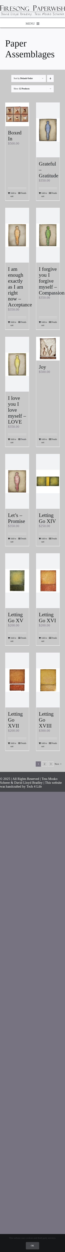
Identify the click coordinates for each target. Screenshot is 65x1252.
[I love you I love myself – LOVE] (17, 364)
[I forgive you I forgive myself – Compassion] (48, 235)
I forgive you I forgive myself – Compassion (51, 281)
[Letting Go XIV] (48, 481)
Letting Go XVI (47, 617)
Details (23, 193)
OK (32, 1245)
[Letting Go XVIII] (48, 680)
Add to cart (13, 194)
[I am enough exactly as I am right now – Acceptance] (17, 235)
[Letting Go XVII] (17, 680)
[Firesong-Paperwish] (32, 7)
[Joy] (48, 349)
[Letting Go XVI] (48, 580)
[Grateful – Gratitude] (48, 130)
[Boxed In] (17, 114)
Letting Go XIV (47, 518)
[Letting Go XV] (17, 580)
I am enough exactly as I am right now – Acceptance (20, 286)
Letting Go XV (15, 617)
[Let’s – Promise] (17, 481)
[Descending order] (50, 78)
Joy (42, 367)
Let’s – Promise (16, 518)
